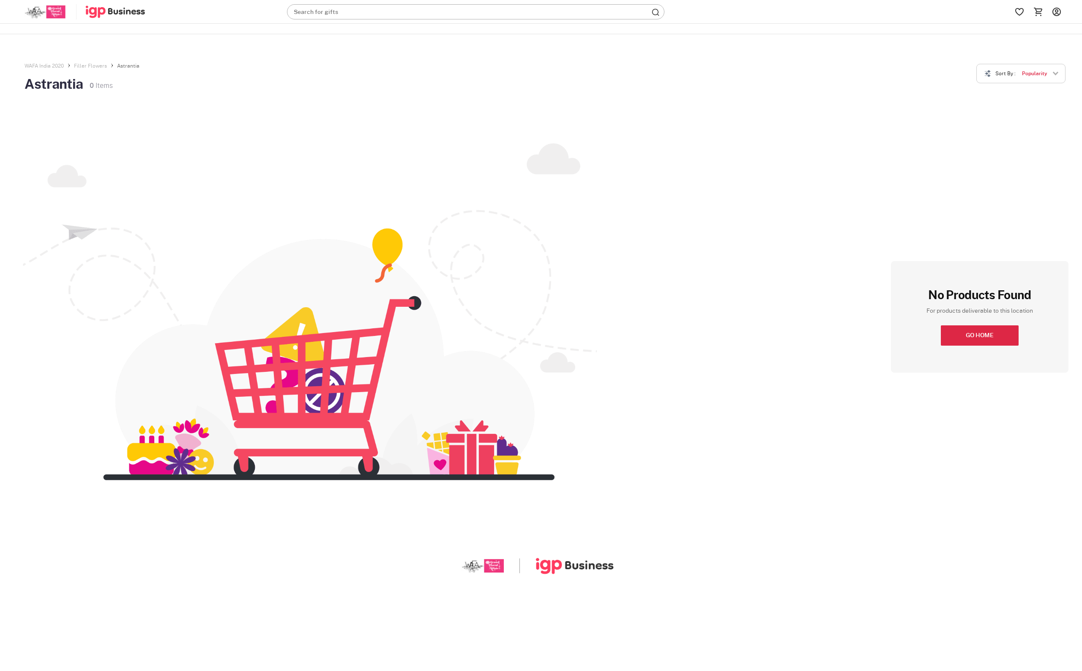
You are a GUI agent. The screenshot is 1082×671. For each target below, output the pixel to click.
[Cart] (1038, 12)
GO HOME (980, 335)
